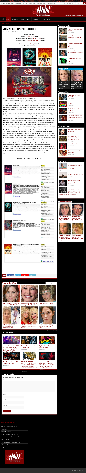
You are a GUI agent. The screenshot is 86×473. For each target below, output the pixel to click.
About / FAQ (18, 3)
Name (4, 394)
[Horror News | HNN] (43, 11)
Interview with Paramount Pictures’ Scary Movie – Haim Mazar (74, 182)
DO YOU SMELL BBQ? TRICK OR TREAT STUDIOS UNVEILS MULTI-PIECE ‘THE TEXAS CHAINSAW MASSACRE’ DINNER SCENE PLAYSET (29, 365)
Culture (49, 19)
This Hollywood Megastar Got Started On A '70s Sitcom (77, 219)
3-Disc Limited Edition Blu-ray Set (33, 40)
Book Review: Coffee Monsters (75, 144)
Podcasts (42, 19)
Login (2, 447)
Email (4, 400)
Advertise (25, 3)
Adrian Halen (7, 31)
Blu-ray (28, 36)
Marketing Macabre (51, 3)
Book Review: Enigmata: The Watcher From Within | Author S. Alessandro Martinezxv (75, 138)
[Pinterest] (69, 3)
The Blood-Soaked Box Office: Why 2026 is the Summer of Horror (75, 45)
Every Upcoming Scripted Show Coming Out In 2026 (77, 237)
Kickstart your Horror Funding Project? (10, 434)
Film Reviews (15, 19)
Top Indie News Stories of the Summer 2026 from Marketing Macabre (75, 117)
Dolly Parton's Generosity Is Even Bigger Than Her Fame (29, 304)
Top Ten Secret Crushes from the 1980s (46, 346)
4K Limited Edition (37, 38)
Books (22, 19)
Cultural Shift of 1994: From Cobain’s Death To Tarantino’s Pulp (75, 60)
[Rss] (64, 3)
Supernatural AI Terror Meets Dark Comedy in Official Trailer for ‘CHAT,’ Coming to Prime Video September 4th (46, 365)
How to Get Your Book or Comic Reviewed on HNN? (13, 437)
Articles (28, 19)
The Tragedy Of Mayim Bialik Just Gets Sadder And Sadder (64, 219)
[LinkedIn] (71, 3)
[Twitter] (67, 3)
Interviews (35, 19)
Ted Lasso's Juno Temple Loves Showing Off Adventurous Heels (10, 326)
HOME (3, 19)
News (7, 19)
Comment (5, 379)
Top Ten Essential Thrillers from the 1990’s (29, 346)
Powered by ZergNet (52, 331)
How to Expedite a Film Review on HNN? (10, 442)
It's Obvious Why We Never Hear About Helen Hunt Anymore (64, 85)
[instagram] (74, 3)
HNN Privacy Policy (5, 444)
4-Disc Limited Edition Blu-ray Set (28, 44)
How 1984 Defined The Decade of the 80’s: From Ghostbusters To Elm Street (75, 52)
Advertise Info (4, 429)
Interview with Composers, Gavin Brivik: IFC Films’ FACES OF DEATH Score (75, 174)
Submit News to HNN (6, 431)
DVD (34, 36)
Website (5, 405)
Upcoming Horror (41, 3)
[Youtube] (72, 3)
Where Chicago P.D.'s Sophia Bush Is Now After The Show (11, 304)
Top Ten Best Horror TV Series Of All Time (10, 362)
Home (3, 23)
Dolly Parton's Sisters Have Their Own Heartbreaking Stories (28, 326)
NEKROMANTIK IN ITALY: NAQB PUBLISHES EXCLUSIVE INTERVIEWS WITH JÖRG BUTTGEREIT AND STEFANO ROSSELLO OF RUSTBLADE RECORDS (71, 191)
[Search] (84, 3)
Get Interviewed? (5, 439)
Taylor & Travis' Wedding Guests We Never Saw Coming (46, 326)
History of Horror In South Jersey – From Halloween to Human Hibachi (74, 37)
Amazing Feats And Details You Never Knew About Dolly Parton (76, 85)
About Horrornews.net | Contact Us (9, 426)
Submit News (32, 3)
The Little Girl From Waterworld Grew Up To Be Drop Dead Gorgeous (64, 238)
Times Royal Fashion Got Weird (46, 304)
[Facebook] (65, 3)
